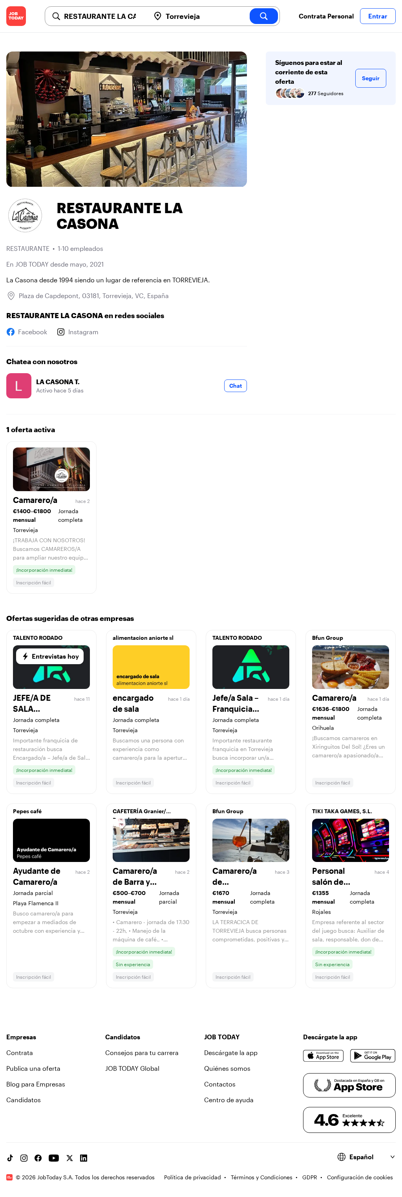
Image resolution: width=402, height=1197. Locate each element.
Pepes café (27, 811)
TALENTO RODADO (37, 637)
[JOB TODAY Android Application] (373, 1056)
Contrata (19, 1052)
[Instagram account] (23, 1158)
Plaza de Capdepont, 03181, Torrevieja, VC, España (94, 295)
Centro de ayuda (229, 1099)
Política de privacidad (192, 1177)
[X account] (69, 1158)
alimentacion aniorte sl (143, 637)
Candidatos (23, 1099)
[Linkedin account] (83, 1158)
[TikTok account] (9, 1158)
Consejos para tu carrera (142, 1052)
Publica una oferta (33, 1068)
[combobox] (104, 16)
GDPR (309, 1177)
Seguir (371, 78)
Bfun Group (327, 637)
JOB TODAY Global (132, 1068)
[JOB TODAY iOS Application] (323, 1056)
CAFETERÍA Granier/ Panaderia (139, 813)
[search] (264, 16)
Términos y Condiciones (261, 1177)
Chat (235, 385)
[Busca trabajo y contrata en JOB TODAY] (16, 16)
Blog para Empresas (35, 1084)
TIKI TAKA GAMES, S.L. (342, 811)
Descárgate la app (231, 1052)
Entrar (377, 16)
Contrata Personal (326, 16)
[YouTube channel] (54, 1158)
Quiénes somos (227, 1068)
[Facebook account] (38, 1158)
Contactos (220, 1084)
